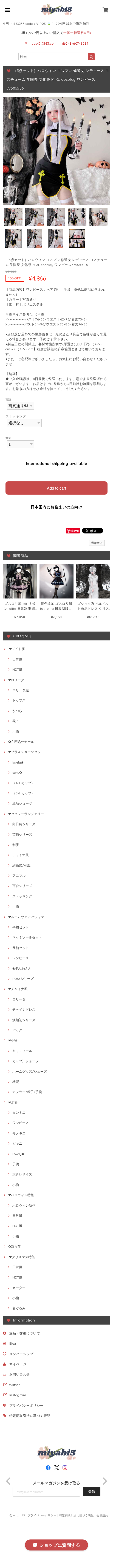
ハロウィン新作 (23, 1205)
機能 (15, 1082)
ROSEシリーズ (23, 979)
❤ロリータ (16, 680)
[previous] (9, 1481)
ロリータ (19, 999)
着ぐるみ (19, 1308)
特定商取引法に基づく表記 (29, 1416)
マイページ (17, 1364)
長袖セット (20, 948)
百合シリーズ (22, 886)
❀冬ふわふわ (22, 968)
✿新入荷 (14, 1246)
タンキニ (19, 1112)
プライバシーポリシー (26, 1405)
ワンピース (20, 958)
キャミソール (22, 1051)
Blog (12, 1343)
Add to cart (56, 488)
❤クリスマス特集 (21, 1257)
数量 (8, 437)
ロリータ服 (20, 690)
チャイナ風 (20, 855)
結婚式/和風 (21, 865)
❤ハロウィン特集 (21, 1195)
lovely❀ (18, 762)
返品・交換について (24, 1333)
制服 (15, 845)
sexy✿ (17, 772)
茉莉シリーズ (22, 834)
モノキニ (19, 1133)
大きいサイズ (22, 1174)
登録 (91, 1491)
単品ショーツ (22, 803)
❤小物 (13, 1040)
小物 (15, 731)
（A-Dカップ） (23, 783)
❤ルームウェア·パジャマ (26, 917)
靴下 (15, 721)
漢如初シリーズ (23, 1020)
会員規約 (102, 1515)
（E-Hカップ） (23, 793)
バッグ (17, 1030)
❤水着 (13, 1102)
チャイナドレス (23, 1009)
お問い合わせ (19, 1374)
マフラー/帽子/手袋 (27, 1092)
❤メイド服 (16, 649)
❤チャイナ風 (17, 989)
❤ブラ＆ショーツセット (26, 752)
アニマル (19, 875)
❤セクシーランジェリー (26, 814)
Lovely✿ (18, 1154)
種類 (8, 399)
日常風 (17, 659)
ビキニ (17, 1143)
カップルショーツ (25, 1061)
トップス (19, 700)
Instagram (17, 1395)
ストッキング (15, 416)
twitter (14, 1385)
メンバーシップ (21, 1354)
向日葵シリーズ (23, 824)
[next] (104, 1481)
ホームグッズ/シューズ (29, 1071)
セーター (19, 1288)
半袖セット (20, 927)
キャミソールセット (27, 937)
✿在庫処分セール (21, 742)
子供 (15, 1164)
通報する (97, 543)
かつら (17, 711)
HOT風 (17, 669)
